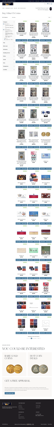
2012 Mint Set (21, 328)
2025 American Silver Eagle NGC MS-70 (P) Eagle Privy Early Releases (45, 34)
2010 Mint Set (33, 182)
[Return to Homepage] (7, 4)
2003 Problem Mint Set (46, 292)
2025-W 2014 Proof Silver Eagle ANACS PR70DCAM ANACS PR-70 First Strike (21, 98)
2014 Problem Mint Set (21, 273)
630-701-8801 (39, 414)
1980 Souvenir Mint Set (34, 255)
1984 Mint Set (45, 237)
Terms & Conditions (44, 424)
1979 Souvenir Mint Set (46, 255)
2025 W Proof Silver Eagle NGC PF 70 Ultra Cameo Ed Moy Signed (21, 120)
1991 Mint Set (33, 219)
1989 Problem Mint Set (21, 219)
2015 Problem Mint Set (34, 273)
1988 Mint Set (45, 219)
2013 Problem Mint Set (21, 292)
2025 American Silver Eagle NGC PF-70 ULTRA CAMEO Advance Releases (21, 55)
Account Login (38, 405)
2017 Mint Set (21, 310)
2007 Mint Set (45, 328)
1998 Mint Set (45, 161)
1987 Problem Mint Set (34, 200)
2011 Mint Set (33, 328)
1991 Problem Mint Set (46, 182)
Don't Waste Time (9, 393)
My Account (20, 406)
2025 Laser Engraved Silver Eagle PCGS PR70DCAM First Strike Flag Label (46, 55)
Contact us (46, 9)
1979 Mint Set (21, 255)
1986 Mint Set (33, 237)
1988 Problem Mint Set (21, 200)
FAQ (19, 415)
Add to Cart (24, 40)
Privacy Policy (21, 407)
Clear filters (13, 17)
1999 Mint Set (33, 161)
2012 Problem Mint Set (46, 274)
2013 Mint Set (45, 310)
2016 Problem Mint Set (34, 292)
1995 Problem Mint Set (21, 182)
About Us (20, 414)
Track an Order (38, 406)
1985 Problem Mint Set (46, 201)
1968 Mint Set (33, 310)
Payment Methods (21, 416)
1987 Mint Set (21, 237)
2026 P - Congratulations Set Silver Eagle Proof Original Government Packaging (46, 120)
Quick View (18, 40)
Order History (38, 407)
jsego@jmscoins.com (40, 415)
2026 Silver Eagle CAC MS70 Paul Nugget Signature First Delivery (34, 120)
